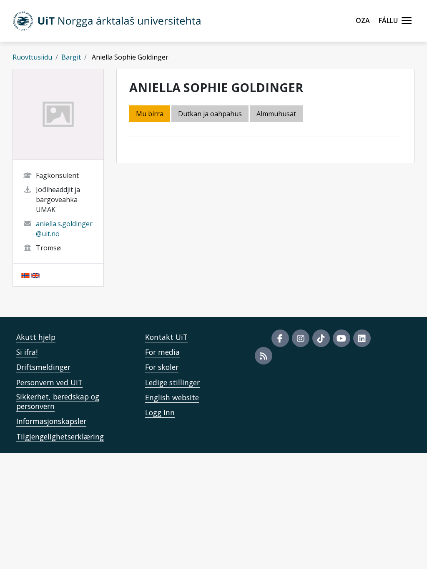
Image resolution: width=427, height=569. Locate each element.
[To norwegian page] (25, 275)
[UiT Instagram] (300, 338)
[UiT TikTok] (321, 338)
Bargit (71, 57)
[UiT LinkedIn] (362, 338)
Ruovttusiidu (32, 57)
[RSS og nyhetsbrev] (263, 355)
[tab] (277, 114)
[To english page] (35, 275)
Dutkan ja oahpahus (210, 113)
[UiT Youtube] (341, 338)
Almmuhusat (276, 113)
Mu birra (149, 113)
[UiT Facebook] (280, 338)
